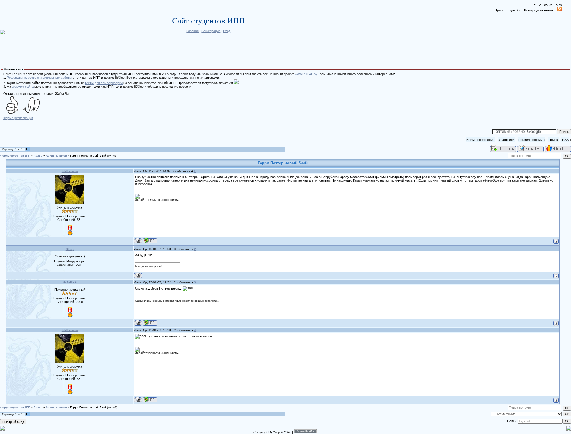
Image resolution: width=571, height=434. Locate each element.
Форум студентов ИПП (15, 155)
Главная (192, 31)
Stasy (70, 249)
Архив (38, 155)
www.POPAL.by (306, 74)
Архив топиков (56, 155)
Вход (226, 31)
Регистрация (210, 31)
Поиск (553, 139)
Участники (506, 139)
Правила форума (531, 139)
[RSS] (559, 10)
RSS (565, 139)
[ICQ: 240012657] (150, 240)
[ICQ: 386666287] (150, 323)
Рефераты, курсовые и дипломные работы (39, 77)
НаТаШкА (70, 282)
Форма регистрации (18, 118)
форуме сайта (23, 86)
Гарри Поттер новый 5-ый (88, 155)
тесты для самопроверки (104, 83)
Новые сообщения (480, 139)
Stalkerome (70, 171)
